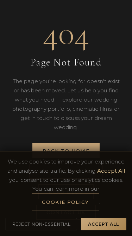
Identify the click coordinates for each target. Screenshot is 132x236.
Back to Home (66, 151)
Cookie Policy (65, 202)
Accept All (103, 224)
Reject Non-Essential (41, 224)
